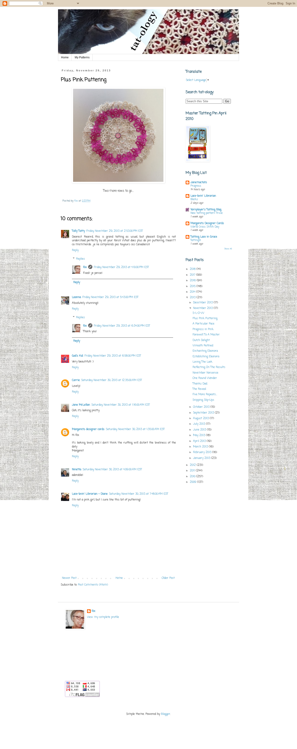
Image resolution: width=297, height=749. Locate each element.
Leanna (76, 297)
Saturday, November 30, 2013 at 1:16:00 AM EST (120, 405)
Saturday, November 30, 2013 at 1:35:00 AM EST (135, 429)
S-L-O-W (198, 313)
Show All (228, 248)
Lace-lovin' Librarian (203, 196)
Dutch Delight (201, 340)
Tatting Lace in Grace (203, 237)
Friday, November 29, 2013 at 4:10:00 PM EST (121, 267)
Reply (75, 250)
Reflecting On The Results (209, 367)
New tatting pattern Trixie (206, 213)
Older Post (168, 578)
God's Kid (77, 356)
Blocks (194, 199)
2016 (193, 280)
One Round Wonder (205, 378)
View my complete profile (103, 617)
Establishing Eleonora (206, 357)
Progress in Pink (203, 329)
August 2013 (201, 418)
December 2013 (203, 303)
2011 (193, 471)
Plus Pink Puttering (205, 318)
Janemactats (198, 182)
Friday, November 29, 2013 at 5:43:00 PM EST (110, 297)
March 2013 (201, 447)
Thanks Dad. (200, 384)
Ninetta (76, 469)
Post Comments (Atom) (93, 585)
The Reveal (199, 389)
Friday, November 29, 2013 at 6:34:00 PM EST (122, 326)
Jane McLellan (81, 405)
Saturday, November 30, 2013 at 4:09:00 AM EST (112, 469)
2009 (193, 482)
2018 (193, 269)
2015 (193, 286)
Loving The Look (202, 362)
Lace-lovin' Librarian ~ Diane (90, 494)
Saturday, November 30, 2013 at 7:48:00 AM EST (138, 494)
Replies (80, 259)
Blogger (165, 714)
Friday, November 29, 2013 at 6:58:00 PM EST (112, 356)
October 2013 (201, 407)
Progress (195, 186)
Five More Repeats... (205, 394)
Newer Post (69, 578)
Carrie (76, 380)
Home (65, 57)
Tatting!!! (195, 240)
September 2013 (204, 413)
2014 (193, 292)
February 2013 (202, 452)
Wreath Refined (203, 346)
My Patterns (82, 57)
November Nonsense (205, 373)
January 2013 (202, 458)
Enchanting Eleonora (205, 351)
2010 (193, 476)
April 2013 (200, 441)
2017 (193, 275)
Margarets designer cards (88, 429)
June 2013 (200, 430)
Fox (85, 267)
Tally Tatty (78, 231)
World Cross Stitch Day (204, 227)
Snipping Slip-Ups (203, 400)
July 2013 (199, 424)
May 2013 (199, 435)
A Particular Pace (203, 324)
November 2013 (203, 308)
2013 (193, 297)
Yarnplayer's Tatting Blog (205, 210)
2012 (193, 465)
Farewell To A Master (206, 335)
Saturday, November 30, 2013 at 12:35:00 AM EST (111, 380)
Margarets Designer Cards (207, 223)
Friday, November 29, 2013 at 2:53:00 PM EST (114, 231)
